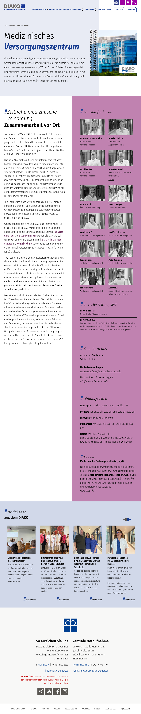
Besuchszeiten (71, 708)
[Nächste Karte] (129, 520)
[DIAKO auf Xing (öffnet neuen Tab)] (40, 691)
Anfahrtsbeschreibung (50, 708)
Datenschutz (110, 708)
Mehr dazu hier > (88, 490)
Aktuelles (119, 9)
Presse (97, 708)
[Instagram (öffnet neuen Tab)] (64, 691)
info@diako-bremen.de (56, 670)
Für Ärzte (89, 9)
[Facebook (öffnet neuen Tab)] (56, 691)
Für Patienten (39, 9)
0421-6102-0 (44, 664)
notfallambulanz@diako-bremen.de (90, 670)
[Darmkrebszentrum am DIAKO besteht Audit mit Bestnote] (120, 540)
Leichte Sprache (19, 709)
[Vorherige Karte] (125, 520)
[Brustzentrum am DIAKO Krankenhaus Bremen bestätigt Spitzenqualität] (54, 540)
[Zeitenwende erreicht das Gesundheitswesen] (21, 540)
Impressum (125, 708)
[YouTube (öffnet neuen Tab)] (48, 691)
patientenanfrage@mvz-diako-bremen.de (100, 371)
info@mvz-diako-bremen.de (94, 381)
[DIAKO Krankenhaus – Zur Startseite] (70, 625)
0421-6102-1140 (81, 664)
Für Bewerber (104, 9)
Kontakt (131, 9)
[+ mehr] (111, 180)
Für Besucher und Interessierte (65, 9)
